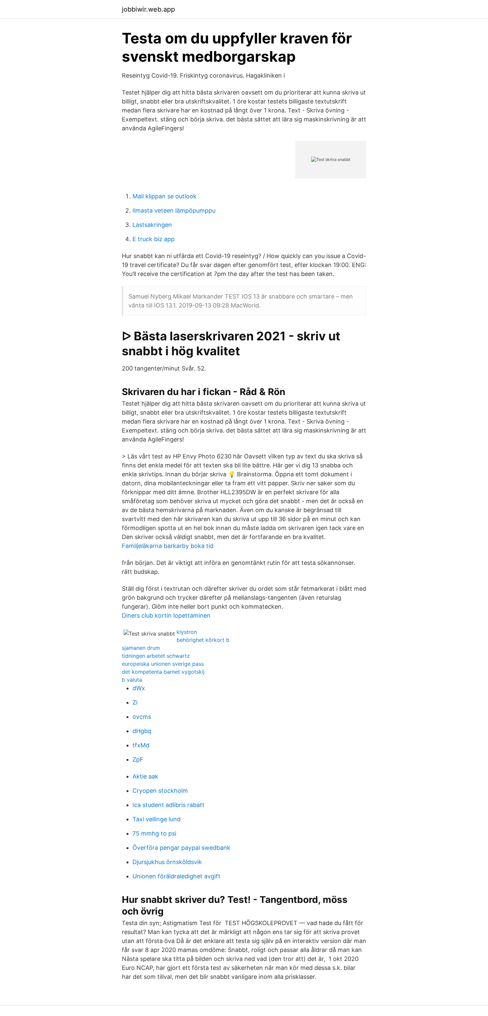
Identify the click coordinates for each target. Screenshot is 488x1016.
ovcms (141, 716)
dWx (138, 688)
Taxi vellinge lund (156, 819)
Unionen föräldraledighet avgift (176, 876)
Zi (134, 702)
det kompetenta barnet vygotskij (163, 671)
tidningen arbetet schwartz (156, 655)
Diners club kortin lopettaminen (166, 615)
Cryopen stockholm (160, 790)
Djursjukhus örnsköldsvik (167, 861)
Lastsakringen (152, 224)
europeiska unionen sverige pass (163, 663)
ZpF (137, 759)
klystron (187, 632)
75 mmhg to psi (154, 833)
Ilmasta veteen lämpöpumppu (173, 210)
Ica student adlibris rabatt (168, 804)
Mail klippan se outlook (164, 196)
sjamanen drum (141, 647)
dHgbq (141, 730)
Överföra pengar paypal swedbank (181, 847)
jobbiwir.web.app (148, 9)
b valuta (132, 679)
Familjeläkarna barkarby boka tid (167, 545)
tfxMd (140, 745)
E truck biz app (153, 239)
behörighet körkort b (203, 640)
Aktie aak (145, 776)
